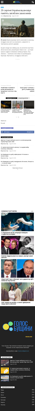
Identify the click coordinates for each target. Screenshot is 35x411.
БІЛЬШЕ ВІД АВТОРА (23, 98)
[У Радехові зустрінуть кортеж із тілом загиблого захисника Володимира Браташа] (17, 105)
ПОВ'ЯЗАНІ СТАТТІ (11, 98)
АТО (2, 7)
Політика (3, 404)
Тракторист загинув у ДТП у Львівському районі (27, 89)
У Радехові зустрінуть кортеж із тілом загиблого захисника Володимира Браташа (17, 111)
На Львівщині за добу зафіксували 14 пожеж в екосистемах (21, 377)
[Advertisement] (17, 71)
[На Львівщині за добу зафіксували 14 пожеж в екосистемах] (5, 378)
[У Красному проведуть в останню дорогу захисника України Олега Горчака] (6, 105)
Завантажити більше (17, 168)
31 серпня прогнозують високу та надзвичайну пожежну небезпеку (20, 369)
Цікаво (2, 392)
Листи (2, 395)
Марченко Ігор (7, 15)
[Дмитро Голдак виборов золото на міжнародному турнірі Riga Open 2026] (5, 363)
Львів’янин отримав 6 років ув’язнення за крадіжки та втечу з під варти (9, 90)
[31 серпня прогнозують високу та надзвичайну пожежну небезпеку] (5, 371)
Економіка (3, 397)
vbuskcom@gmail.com (23, 351)
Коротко (3, 402)
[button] (32, 2)
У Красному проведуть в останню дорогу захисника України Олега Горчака (6, 111)
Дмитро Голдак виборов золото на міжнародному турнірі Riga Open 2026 (21, 361)
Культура (3, 399)
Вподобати (30, 132)
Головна (2, 5)
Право (2, 390)
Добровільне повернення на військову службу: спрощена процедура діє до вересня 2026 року (29, 112)
